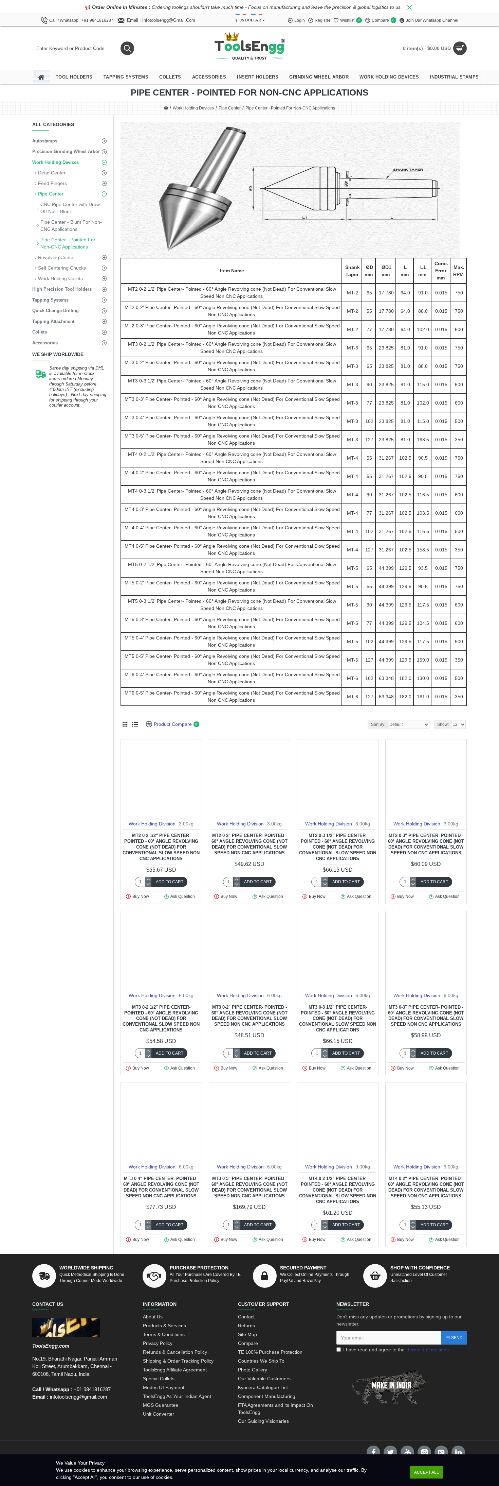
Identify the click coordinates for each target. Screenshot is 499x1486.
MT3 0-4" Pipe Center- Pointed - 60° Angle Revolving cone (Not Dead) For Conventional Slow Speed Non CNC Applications (161, 1187)
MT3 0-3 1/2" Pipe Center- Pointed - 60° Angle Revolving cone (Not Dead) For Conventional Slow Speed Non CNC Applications (337, 1019)
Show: (443, 724)
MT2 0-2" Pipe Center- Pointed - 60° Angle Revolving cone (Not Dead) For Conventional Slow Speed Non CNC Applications (249, 844)
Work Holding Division (152, 823)
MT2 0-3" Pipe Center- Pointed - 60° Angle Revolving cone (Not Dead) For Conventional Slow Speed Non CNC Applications (426, 844)
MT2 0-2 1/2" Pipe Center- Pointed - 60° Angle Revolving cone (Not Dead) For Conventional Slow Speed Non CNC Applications (161, 847)
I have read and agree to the (396, 1349)
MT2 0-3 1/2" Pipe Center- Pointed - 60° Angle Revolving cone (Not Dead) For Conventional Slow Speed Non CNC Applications (337, 847)
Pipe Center (230, 108)
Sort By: (378, 724)
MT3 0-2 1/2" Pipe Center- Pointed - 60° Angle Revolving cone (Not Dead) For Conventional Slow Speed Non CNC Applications (161, 1019)
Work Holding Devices (193, 108)
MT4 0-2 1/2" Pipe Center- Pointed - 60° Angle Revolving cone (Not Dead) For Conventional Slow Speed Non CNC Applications (337, 1190)
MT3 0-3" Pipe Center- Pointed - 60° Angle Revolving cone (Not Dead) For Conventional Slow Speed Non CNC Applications (426, 1016)
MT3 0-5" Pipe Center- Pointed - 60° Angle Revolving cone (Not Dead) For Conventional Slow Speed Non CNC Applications (249, 1187)
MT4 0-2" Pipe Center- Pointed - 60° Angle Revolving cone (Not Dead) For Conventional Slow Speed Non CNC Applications (426, 1187)
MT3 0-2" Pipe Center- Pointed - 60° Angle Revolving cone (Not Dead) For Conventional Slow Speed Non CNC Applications (249, 1016)
